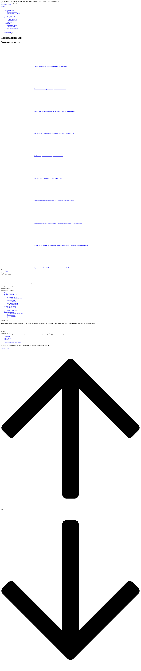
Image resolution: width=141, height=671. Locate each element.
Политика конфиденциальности (13, 341)
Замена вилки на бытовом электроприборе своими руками (50, 66)
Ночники (13, 301)
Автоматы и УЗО (12, 19)
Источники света (12, 25)
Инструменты (11, 16)
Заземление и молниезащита (15, 15)
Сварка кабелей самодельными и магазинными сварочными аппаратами (54, 111)
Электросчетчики (12, 20)
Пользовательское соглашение (12, 342)
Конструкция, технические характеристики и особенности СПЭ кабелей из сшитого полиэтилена (61, 245)
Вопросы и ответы (9, 293)
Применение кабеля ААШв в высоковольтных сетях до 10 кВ (51, 267)
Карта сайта (7, 338)
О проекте (7, 336)
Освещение (7, 23)
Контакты (6, 339)
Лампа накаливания (16, 298)
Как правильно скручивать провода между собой (48, 178)
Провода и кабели (12, 12)
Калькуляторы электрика (11, 294)
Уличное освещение (12, 28)
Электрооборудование (10, 17)
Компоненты (10, 22)
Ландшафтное (14, 304)
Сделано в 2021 (5, 348)
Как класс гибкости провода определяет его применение (50, 89)
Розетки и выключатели (13, 13)
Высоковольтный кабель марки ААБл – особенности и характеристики (54, 200)
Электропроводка (9, 10)
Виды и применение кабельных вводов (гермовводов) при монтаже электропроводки (58, 223)
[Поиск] (16, 3)
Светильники (11, 26)
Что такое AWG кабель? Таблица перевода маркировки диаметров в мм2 (54, 133)
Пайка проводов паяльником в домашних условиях (48, 156)
